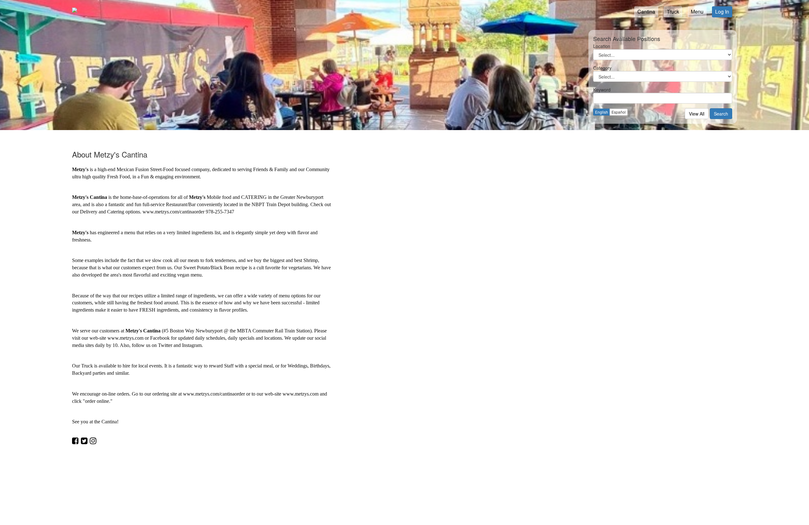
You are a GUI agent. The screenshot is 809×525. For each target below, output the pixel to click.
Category (602, 68)
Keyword (602, 90)
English (601, 112)
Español (618, 112)
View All (696, 113)
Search (721, 113)
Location (601, 46)
